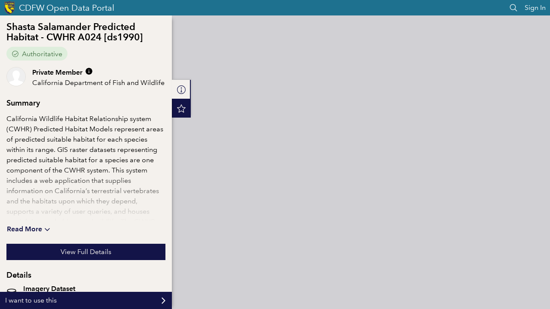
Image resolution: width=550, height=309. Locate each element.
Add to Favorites (181, 108)
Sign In (535, 7)
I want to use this (31, 300)
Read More (24, 229)
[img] (89, 71)
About (181, 89)
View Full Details (86, 252)
